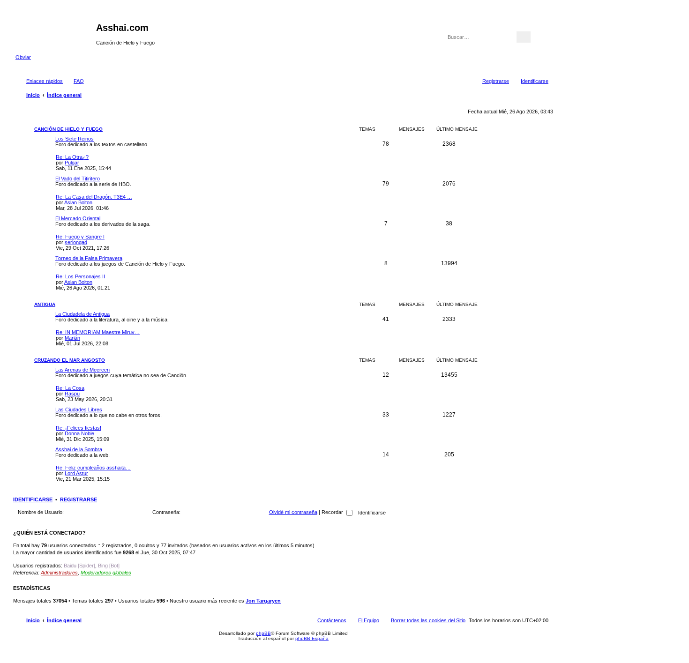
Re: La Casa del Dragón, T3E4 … (94, 197)
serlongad (76, 242)
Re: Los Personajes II (80, 276)
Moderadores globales (106, 572)
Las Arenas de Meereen (82, 369)
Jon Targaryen (263, 600)
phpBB (263, 633)
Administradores (59, 572)
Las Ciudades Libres (78, 409)
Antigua (44, 304)
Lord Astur (76, 473)
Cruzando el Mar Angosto (69, 360)
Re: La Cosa (70, 388)
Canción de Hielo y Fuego (68, 129)
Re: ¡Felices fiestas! (78, 428)
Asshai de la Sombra (78, 449)
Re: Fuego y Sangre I (80, 236)
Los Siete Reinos (74, 139)
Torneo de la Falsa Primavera (88, 258)
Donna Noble (79, 433)
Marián (72, 338)
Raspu (72, 393)
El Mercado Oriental (77, 218)
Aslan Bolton (78, 202)
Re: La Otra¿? (72, 157)
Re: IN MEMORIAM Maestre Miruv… (98, 332)
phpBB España (312, 638)
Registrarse (78, 499)
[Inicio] (55, 30)
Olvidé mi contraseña (293, 512)
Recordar (333, 512)
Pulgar (72, 162)
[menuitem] (74, 81)
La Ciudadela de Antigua (82, 314)
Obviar (23, 57)
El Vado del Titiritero (77, 178)
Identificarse (32, 499)
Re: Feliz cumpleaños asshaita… (93, 467)
